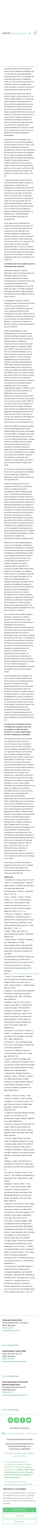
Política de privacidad (24, 1453)
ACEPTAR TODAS (20, 1510)
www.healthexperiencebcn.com (15, 1395)
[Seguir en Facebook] (22, 1420)
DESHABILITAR (19, 1522)
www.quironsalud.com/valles (14, 1361)
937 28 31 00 (9, 1359)
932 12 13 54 (8, 1328)
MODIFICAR (19, 1516)
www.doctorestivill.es (11, 1330)
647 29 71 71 (8, 1392)
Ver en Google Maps (10, 1345)
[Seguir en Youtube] (28, 1420)
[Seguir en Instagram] (10, 1420)
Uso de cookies (19, 1456)
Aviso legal (9, 1453)
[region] (19, 1506)
